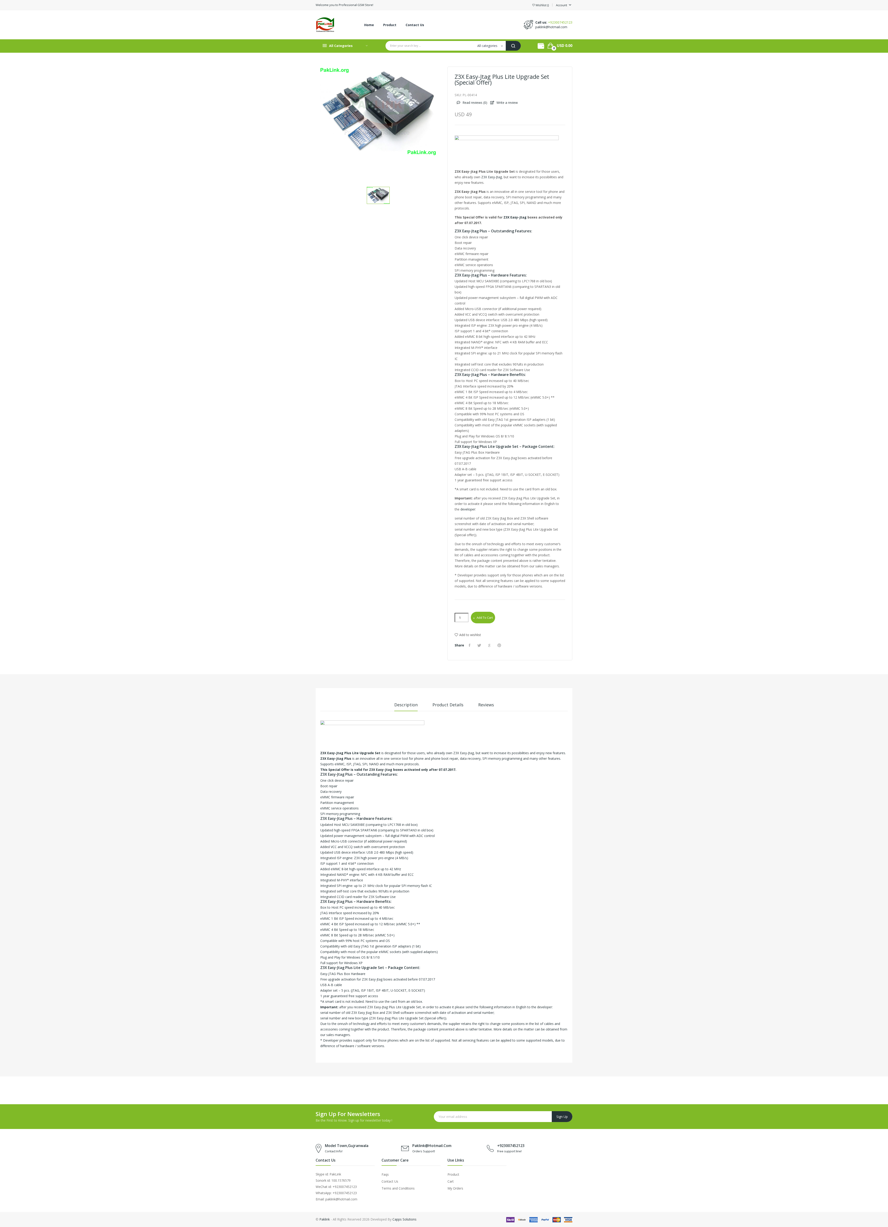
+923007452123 (560, 22)
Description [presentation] (406, 704)
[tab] (406, 706)
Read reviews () (474, 102)
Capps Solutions (404, 1219)
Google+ (490, 645)
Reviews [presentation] (486, 704)
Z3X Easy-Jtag (491, 177)
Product (453, 1174)
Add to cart (485, 617)
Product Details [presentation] (447, 704)
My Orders (455, 1188)
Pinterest (500, 645)
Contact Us (390, 1181)
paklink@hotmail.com (551, 27)
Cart (450, 1181)
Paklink (324, 1219)
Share (470, 645)
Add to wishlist (470, 635)
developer (467, 509)
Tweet (480, 645)
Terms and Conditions (398, 1188)
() (542, 5)
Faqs (385, 1174)
